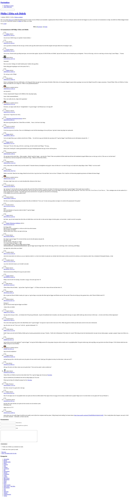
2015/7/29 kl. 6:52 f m (9, 393)
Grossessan (6, 468)
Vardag (5, 495)
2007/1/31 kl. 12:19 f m (9, 216)
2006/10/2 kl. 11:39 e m (9, 88)
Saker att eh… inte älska (9, 486)
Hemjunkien (6, 471)
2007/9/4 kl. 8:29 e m (9, 292)
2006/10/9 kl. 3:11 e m (9, 143)
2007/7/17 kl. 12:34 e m (9, 253)
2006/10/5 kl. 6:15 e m (9, 127)
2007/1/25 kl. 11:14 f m (9, 206)
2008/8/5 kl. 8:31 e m (9, 339)
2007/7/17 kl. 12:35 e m (9, 261)
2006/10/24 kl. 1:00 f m (9, 153)
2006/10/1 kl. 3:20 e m (9, 43)
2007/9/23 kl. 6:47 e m (9, 300)
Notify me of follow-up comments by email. (12, 446)
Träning (5, 493)
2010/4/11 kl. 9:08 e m (9, 364)
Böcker (5, 460)
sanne (7, 215)
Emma (7, 134)
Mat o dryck (6, 478)
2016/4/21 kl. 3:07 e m (9, 401)
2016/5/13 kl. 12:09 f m (9, 412)
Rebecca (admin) (19, 17)
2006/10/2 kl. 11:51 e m (9, 104)
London (5, 476)
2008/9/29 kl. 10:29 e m (9, 356)
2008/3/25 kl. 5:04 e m (9, 320)
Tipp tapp (4, 452)
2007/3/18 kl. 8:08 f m (9, 236)
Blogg (5, 463)
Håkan (19, 21)
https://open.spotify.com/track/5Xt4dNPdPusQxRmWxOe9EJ (89, 415)
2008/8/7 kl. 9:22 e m (9, 349)
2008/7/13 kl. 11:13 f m (9, 330)
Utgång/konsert (7, 494)
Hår (4, 470)
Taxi (5, 489)
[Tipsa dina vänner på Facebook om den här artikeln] (39, 26)
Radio (5, 482)
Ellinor (8, 34)
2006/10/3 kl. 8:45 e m (9, 120)
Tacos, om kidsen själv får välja (9, 453)
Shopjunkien (7, 487)
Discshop (29, 380)
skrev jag (11, 19)
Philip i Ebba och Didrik (13, 13)
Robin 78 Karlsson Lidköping (13, 223)
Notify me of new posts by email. (10, 449)
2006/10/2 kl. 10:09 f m (9, 79)
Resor (5, 483)
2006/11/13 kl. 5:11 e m (9, 178)
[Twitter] (45, 26)
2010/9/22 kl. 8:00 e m (9, 372)
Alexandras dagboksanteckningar (14, 118)
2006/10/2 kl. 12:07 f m (9, 58)
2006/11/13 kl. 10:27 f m (9, 170)
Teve (5, 490)
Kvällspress (6, 474)
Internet (5, 472)
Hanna (8, 70)
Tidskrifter (6, 491)
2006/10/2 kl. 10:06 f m (9, 71)
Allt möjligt (6, 459)
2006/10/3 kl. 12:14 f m (9, 112)
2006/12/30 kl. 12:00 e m (10, 198)
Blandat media (7, 462)
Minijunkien (6, 479)
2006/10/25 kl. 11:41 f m (9, 163)
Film (5, 466)
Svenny (8, 49)
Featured (6, 464)
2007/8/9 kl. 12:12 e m (9, 269)
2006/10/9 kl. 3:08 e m (9, 135)
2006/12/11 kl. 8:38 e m (9, 186)
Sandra (8, 275)
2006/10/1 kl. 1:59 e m (9, 35)
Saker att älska (7, 485)
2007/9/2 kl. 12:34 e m (9, 285)
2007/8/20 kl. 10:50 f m (9, 277)
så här (4, 23)
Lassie (5, 475)
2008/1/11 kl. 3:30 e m (9, 312)
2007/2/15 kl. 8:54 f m (9, 224)
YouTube (50, 375)
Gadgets (6, 467)
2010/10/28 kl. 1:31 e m (9, 385)
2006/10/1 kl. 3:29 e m (9, 51)
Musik (5, 481)
